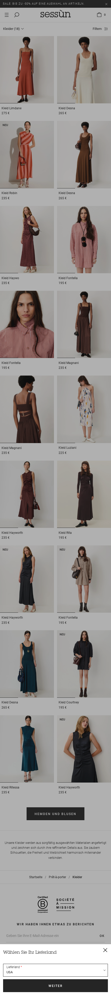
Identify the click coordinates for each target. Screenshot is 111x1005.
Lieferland (13, 967)
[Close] (105, 950)
